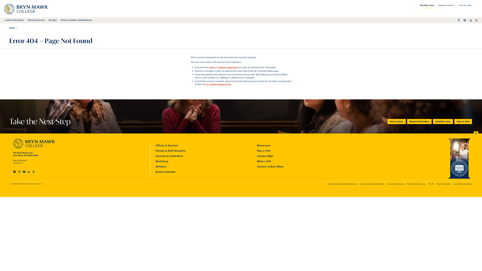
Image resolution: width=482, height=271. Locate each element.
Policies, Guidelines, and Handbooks (76, 20)
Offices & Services (167, 145)
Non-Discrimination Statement (372, 184)
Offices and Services (36, 20)
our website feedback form (218, 84)
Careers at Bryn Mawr (270, 166)
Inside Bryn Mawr (465, 5)
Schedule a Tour (442, 121)
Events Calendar (166, 172)
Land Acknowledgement (462, 184)
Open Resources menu (471, 21)
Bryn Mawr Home (427, 5)
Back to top (476, 133)
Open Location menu (459, 21)
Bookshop (162, 161)
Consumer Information (395, 184)
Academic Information (14, 20)
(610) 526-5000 (20, 160)
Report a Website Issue (416, 184)
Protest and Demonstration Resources (343, 184)
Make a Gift (264, 161)
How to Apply (396, 121)
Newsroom (263, 145)
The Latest (53, 20)
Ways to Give (463, 121)
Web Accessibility (443, 184)
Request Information (419, 121)
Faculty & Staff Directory (171, 151)
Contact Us (18, 163)
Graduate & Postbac (445, 5)
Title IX (431, 184)
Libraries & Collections (169, 156)
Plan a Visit (263, 151)
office (212, 67)
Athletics (161, 166)
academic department (228, 67)
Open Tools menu (465, 21)
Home (12, 28)
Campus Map (265, 156)
